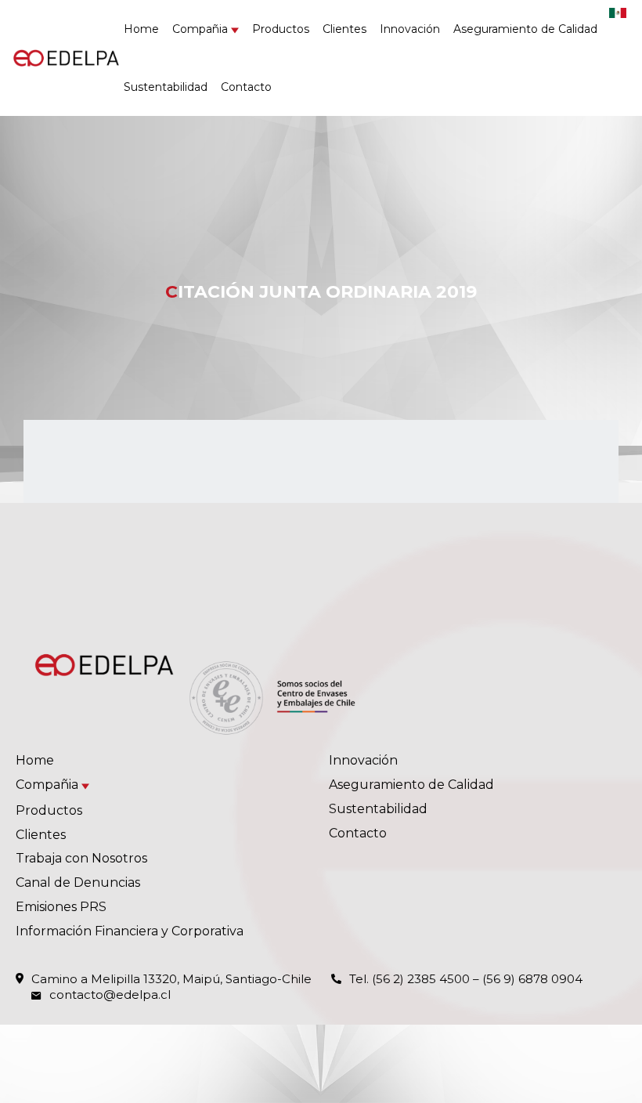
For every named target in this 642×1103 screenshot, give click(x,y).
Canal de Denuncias (78, 882)
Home (141, 29)
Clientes (344, 29)
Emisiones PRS (61, 906)
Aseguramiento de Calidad (525, 29)
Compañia (200, 29)
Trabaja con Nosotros (81, 858)
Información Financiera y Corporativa (129, 931)
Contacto (246, 87)
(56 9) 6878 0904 (532, 978)
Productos (280, 29)
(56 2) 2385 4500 (421, 978)
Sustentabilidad (165, 87)
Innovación (410, 29)
